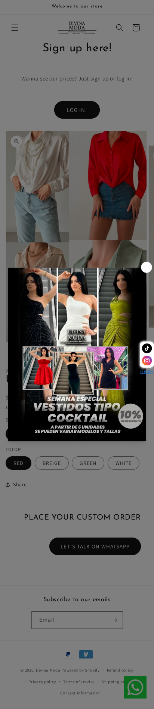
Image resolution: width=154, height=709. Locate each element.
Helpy (146, 371)
